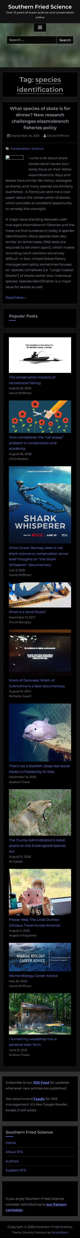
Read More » (16, 298)
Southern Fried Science (40, 7)
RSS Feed (41, 1082)
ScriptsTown (60, 1232)
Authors (12, 1161)
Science (37, 148)
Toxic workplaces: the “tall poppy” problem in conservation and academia (36, 443)
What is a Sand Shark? (27, 612)
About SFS (14, 1152)
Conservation (20, 148)
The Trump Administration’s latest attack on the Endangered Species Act (37, 845)
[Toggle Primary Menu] (40, 27)
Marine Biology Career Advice (33, 976)
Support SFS (16, 1170)
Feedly (39, 1099)
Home (11, 1143)
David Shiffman (58, 135)
